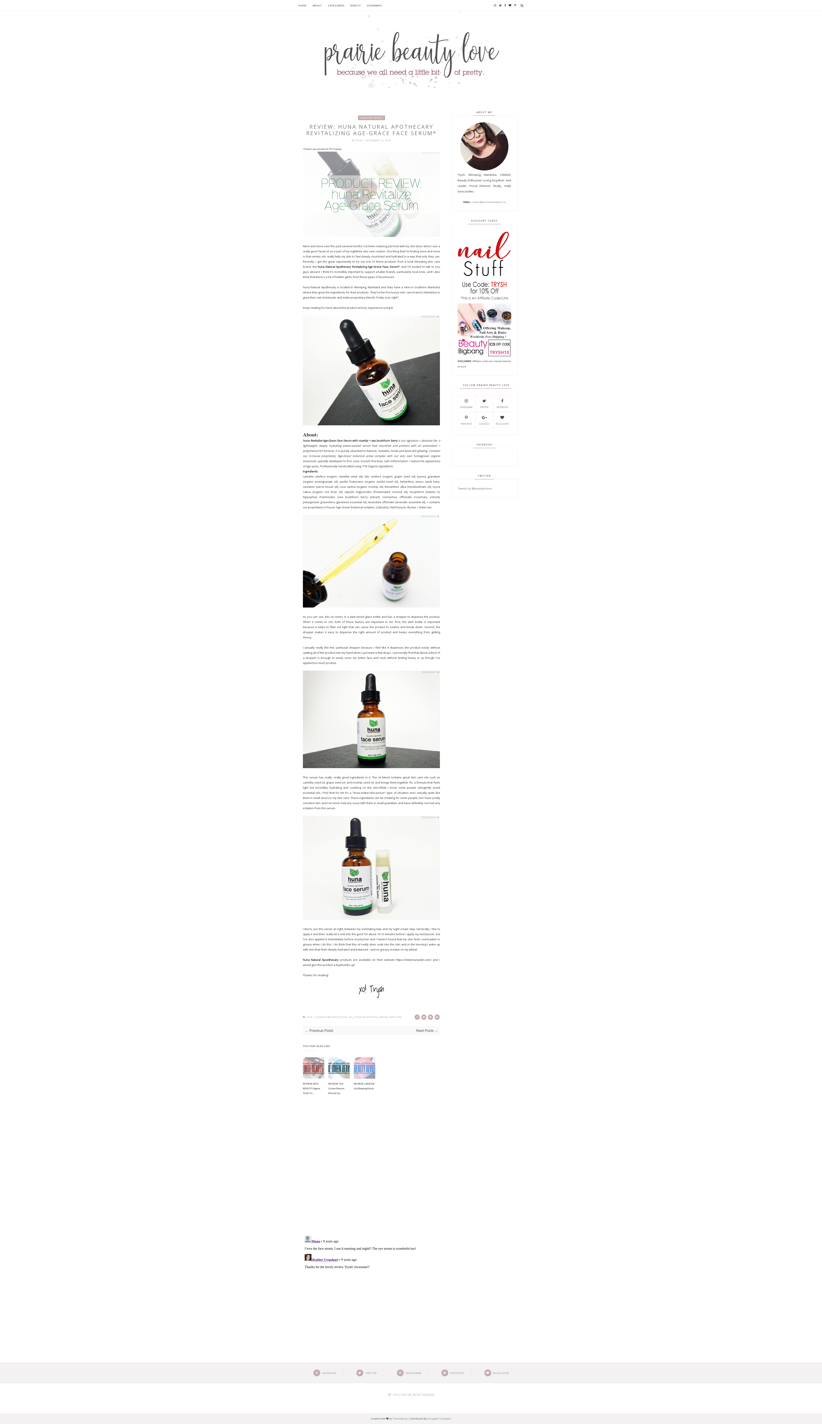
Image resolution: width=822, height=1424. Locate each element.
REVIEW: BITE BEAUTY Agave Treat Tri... (311, 1088)
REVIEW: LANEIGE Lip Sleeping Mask (364, 1086)
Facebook (502, 407)
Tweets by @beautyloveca (475, 488)
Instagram (466, 407)
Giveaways (374, 5)
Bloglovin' (502, 423)
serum (383, 1017)
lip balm (359, 1017)
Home (303, 5)
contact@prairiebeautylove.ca (488, 202)
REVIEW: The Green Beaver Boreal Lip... (336, 1088)
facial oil (345, 1017)
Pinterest (466, 423)
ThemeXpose (400, 1418)
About (317, 5)
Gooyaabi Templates (439, 1418)
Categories (336, 5)
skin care (395, 1017)
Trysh (359, 140)
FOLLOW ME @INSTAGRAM (413, 1394)
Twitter (484, 407)
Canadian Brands (371, 117)
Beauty (355, 5)
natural (372, 1017)
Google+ (484, 423)
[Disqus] (371, 1171)
